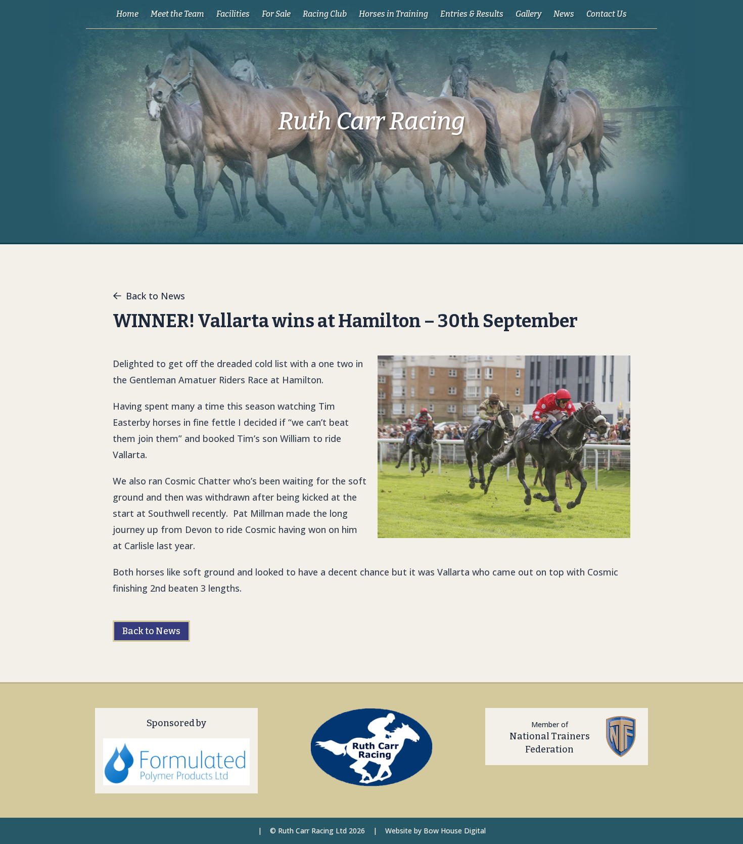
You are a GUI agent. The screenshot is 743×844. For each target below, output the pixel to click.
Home (127, 14)
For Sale (276, 14)
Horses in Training (393, 14)
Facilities (233, 14)
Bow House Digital (455, 830)
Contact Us (606, 14)
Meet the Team (177, 14)
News (563, 14)
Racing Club (325, 14)
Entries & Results (471, 14)
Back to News (155, 296)
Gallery (528, 14)
